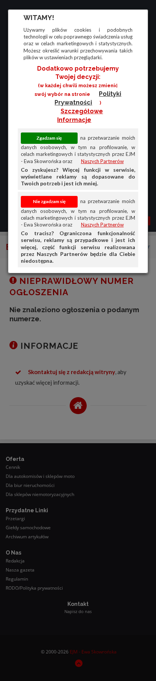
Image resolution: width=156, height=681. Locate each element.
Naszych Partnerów (102, 161)
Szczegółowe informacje (80, 115)
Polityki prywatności (88, 98)
